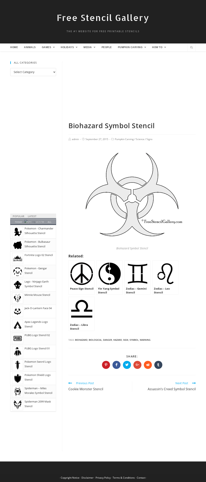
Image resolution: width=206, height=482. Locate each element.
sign (125, 339)
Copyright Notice (70, 477)
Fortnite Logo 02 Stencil (39, 255)
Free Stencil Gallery (103, 17)
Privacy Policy (103, 477)
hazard (117, 339)
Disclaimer (87, 477)
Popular (18, 216)
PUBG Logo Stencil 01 (37, 348)
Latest (32, 216)
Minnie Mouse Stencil (37, 295)
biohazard (81, 339)
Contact (141, 477)
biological (95, 339)
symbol (134, 339)
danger (107, 339)
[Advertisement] (132, 91)
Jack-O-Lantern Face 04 (38, 308)
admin (75, 139)
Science (140, 139)
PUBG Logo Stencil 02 (37, 335)
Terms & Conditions (124, 477)
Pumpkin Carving (124, 139)
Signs (149, 139)
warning (145, 339)
